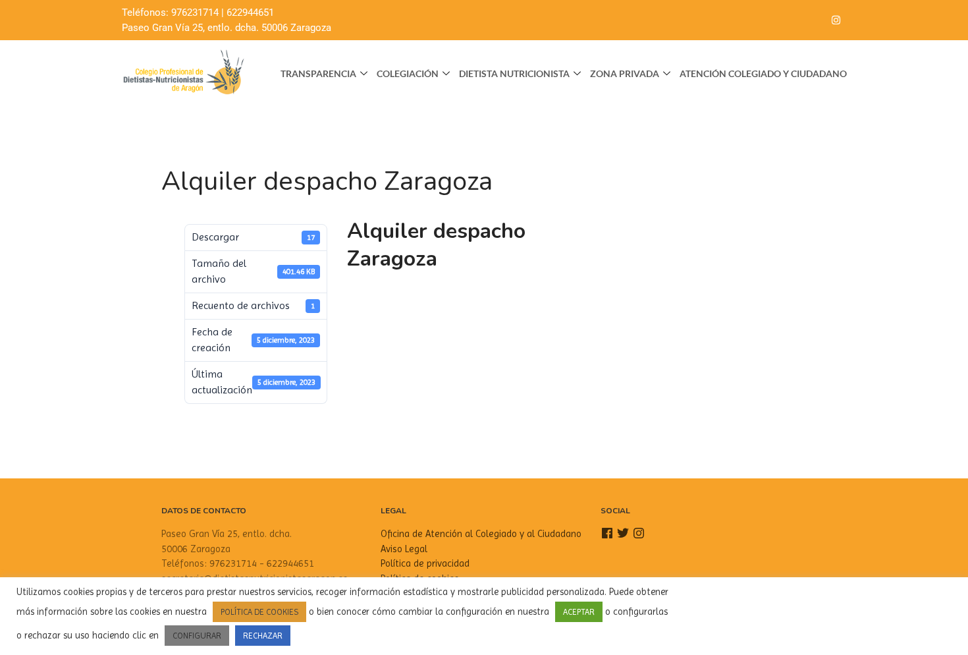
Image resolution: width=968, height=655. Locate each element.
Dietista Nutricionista (514, 73)
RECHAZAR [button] (262, 636)
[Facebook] (783, 20)
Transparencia (318, 73)
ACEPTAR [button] (579, 612)
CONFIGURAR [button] (197, 636)
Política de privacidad (425, 563)
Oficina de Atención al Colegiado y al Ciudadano (481, 534)
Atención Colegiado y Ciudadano (763, 73)
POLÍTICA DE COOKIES (259, 612)
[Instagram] (836, 20)
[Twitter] (809, 20)
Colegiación (408, 73)
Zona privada (624, 73)
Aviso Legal (404, 549)
